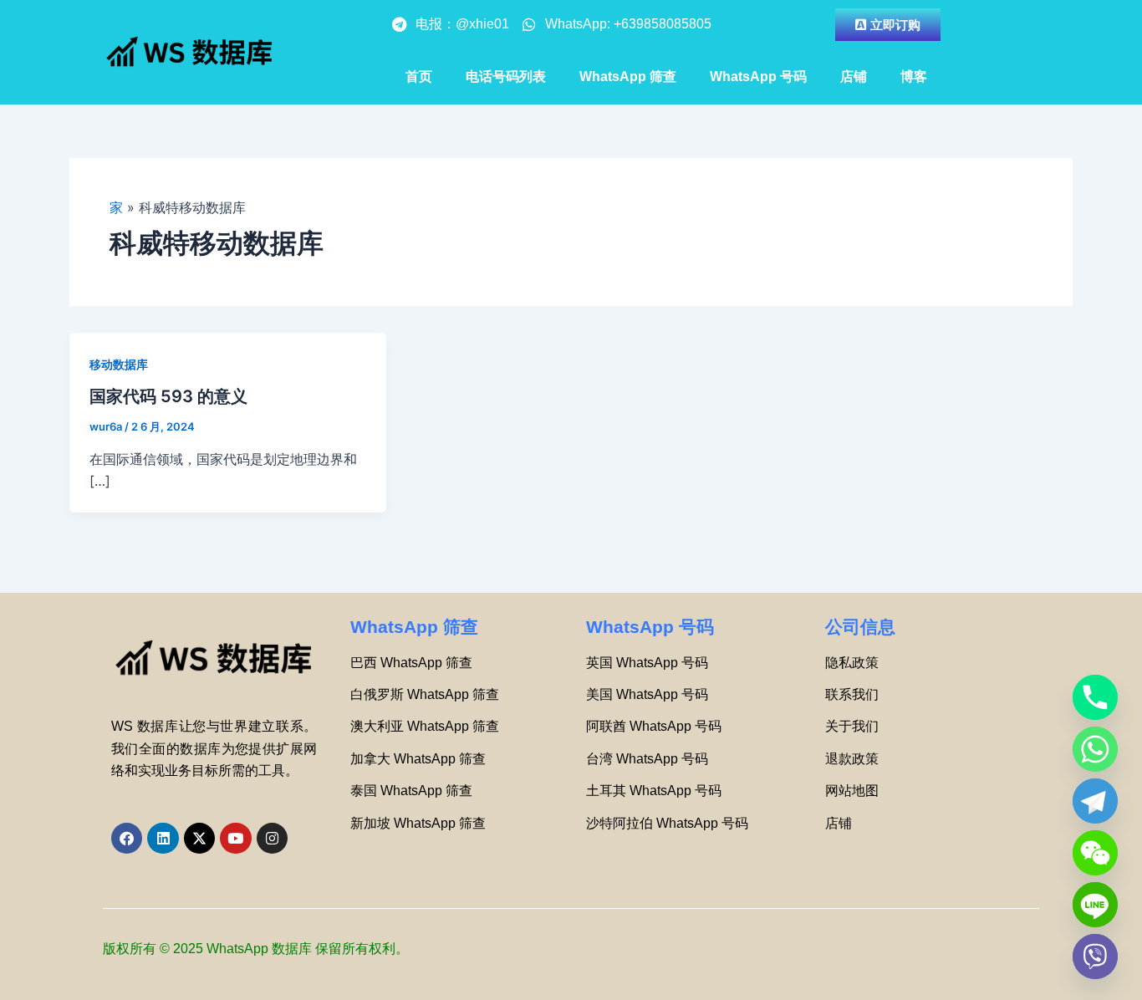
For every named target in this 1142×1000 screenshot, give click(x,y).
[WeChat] (1095, 852)
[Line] (1095, 904)
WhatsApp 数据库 (259, 948)
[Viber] (1095, 956)
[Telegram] (1095, 801)
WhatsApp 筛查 (627, 76)
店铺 (853, 76)
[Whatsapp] (1095, 749)
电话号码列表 (506, 76)
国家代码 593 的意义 (168, 396)
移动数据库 (118, 364)
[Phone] (1095, 697)
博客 (913, 76)
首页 (418, 76)
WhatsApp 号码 (758, 76)
